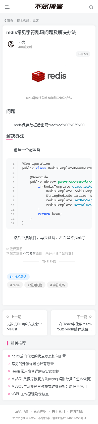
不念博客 (29, 253)
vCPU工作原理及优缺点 (30, 393)
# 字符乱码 (57, 285)
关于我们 (58, 411)
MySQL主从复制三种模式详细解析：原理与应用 (49, 386)
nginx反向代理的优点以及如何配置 (39, 355)
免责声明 (39, 411)
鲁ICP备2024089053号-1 (69, 418)
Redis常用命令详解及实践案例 (35, 371)
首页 (9, 20)
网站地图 (76, 411)
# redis (15, 285)
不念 (21, 42)
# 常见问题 (35, 285)
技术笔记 (23, 20)
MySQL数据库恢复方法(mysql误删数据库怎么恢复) (51, 378)
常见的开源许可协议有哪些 (33, 363)
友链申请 (21, 411)
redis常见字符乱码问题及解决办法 (41, 32)
